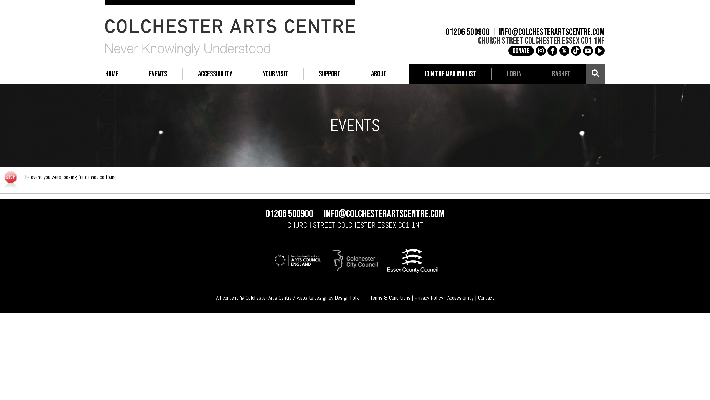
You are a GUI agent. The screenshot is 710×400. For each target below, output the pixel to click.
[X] (564, 51)
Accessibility (460, 297)
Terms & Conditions (390, 297)
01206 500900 (468, 32)
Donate (521, 51)
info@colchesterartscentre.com (552, 32)
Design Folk (347, 297)
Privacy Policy (429, 297)
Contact (486, 297)
